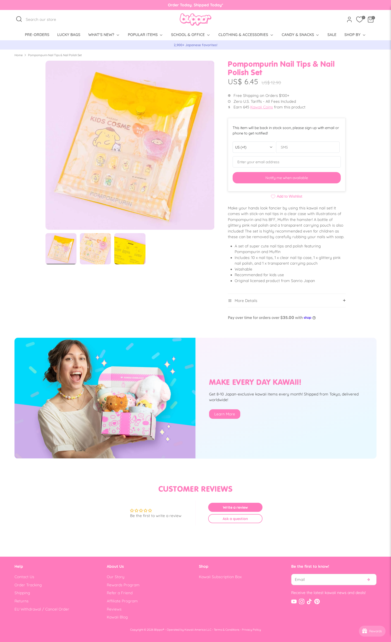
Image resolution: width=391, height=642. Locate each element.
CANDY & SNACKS (298, 34)
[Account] (349, 19)
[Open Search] (19, 19)
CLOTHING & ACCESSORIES (243, 34)
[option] (195, 45)
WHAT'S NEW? (101, 34)
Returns (21, 601)
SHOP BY (353, 34)
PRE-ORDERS (37, 34)
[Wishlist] (359, 19)
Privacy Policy (251, 629)
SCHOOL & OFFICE (188, 34)
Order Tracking (28, 584)
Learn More (224, 414)
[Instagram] (301, 601)
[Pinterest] (317, 601)
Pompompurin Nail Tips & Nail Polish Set (55, 55)
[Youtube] (294, 601)
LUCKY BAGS (68, 34)
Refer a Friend (120, 592)
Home (18, 55)
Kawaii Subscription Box (220, 576)
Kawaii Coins (261, 107)
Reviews (114, 609)
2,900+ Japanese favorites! (195, 45)
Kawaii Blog (117, 617)
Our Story (115, 576)
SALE (331, 34)
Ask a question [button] (235, 518)
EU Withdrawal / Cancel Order (41, 609)
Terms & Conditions (226, 629)
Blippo (158, 629)
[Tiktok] (309, 601)
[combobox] (43, 19)
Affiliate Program (122, 601)
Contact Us (24, 576)
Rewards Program (123, 584)
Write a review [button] (235, 507)
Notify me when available (286, 177)
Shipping (22, 592)
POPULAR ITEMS (143, 34)
